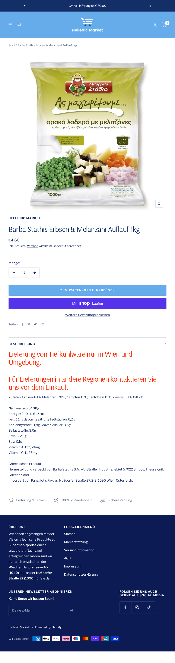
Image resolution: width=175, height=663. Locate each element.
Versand (32, 246)
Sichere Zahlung (120, 500)
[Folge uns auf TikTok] (149, 607)
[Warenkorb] (164, 24)
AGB (67, 558)
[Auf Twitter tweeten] (35, 324)
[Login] (155, 24)
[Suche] (19, 24)
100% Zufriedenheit (76, 500)
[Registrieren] (72, 610)
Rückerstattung (76, 542)
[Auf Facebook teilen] (23, 324)
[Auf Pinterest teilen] (29, 324)
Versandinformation (79, 550)
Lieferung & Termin (31, 500)
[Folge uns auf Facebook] (125, 607)
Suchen (70, 534)
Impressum (72, 566)
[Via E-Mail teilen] (42, 324)
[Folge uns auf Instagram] (137, 607)
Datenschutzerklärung (81, 574)
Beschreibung (22, 344)
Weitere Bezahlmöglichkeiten (87, 315)
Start (12, 45)
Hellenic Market (25, 218)
